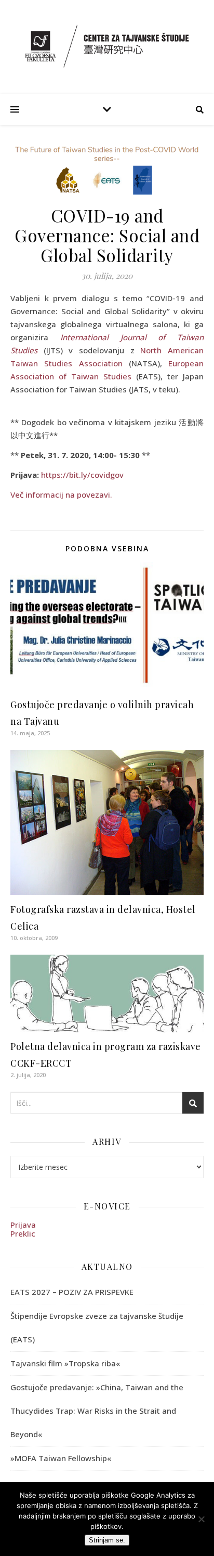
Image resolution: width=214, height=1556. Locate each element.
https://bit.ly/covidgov (82, 475)
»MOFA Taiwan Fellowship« (60, 1458)
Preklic (22, 1233)
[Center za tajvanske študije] (107, 46)
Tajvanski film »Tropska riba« (65, 1363)
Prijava (23, 1224)
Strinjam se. (107, 1540)
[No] (201, 1519)
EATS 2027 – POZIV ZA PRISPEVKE (71, 1292)
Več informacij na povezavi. (61, 494)
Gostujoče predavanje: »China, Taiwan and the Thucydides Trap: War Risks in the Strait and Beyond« (96, 1410)
